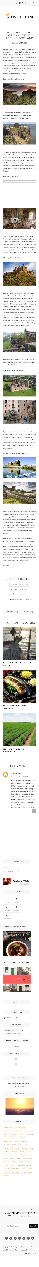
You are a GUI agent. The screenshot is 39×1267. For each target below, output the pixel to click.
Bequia (12, 1158)
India (20, 1144)
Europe (15, 599)
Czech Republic (24, 1155)
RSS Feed (16, 1046)
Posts (7, 867)
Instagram (7, 918)
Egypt (5, 1158)
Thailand (6, 1144)
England (22, 1137)
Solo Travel (7, 1131)
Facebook (16, 910)
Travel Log (28, 599)
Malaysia (21, 1134)
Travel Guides (8, 1127)
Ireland (29, 1165)
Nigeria (24, 1168)
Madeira (6, 1168)
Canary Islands (27, 1158)
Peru (30, 1168)
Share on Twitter (21, 589)
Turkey (22, 1151)
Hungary (23, 1141)
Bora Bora (7, 1155)
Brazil (18, 1158)
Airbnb (31, 1148)
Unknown (16, 773)
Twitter (16, 902)
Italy (16, 1137)
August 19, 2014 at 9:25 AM (19, 777)
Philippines (14, 1151)
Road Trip (26, 1131)
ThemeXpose (15, 1247)
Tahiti (30, 1172)
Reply (34, 810)
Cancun (6, 1161)
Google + (7, 910)
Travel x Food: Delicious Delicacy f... (15, 707)
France (14, 1144)
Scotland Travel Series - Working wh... (15, 750)
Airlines (29, 1151)
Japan (26, 1144)
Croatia (13, 1161)
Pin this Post (21, 594)
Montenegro (15, 1168)
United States (17, 1131)
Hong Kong (21, 1165)
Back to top (30, 1253)
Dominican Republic (24, 1161)
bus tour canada (17, 802)
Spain (24, 1172)
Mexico (6, 1148)
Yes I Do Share (8, 1137)
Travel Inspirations (20, 1127)
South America (8, 1141)
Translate (18, 1034)
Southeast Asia (15, 1148)
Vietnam (6, 1175)
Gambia (6, 1165)
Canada (15, 1155)
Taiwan (24, 1148)
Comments (9, 871)
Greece (13, 1165)
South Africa (16, 1172)
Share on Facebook (20, 585)
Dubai (17, 1141)
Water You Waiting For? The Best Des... (17, 664)
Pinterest (7, 902)
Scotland (21, 599)
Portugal (6, 1172)
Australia (13, 1134)
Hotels (6, 1151)
